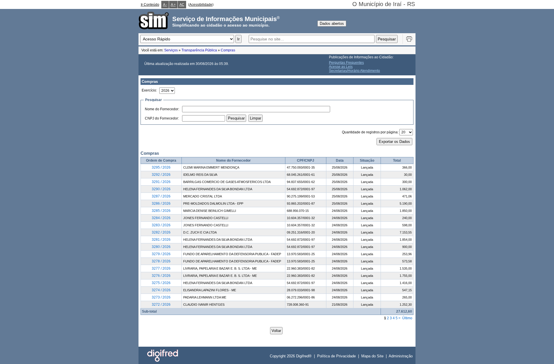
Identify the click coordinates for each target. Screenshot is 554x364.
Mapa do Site (372, 356)
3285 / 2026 (161, 211)
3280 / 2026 (161, 247)
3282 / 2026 (161, 232)
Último (407, 318)
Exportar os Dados (394, 141)
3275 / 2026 (161, 283)
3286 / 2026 (161, 203)
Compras (228, 50)
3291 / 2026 (161, 182)
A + (173, 5)
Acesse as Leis (341, 67)
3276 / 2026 (161, 276)
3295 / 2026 (161, 167)
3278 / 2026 (161, 261)
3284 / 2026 (161, 218)
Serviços (171, 50)
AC (181, 5)
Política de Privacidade (336, 356)
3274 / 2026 (161, 290)
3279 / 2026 (161, 254)
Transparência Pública (199, 50)
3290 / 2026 (161, 189)
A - (165, 5)
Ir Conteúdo (150, 5)
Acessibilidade (200, 5)
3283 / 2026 (161, 225)
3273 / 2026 (161, 297)
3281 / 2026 (161, 240)
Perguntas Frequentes (346, 63)
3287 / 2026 (161, 196)
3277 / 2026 (161, 268)
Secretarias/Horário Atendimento (354, 71)
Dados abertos (332, 23)
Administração (401, 356)
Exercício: (149, 90)
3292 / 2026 (161, 175)
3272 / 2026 (161, 305)
